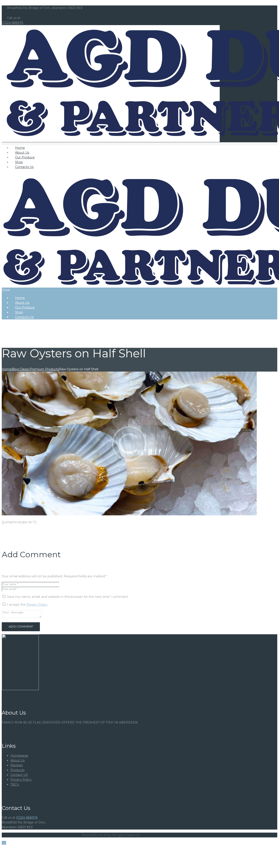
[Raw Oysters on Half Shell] (129, 514)
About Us (17, 760)
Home (7, 369)
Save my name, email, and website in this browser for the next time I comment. (68, 597)
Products (17, 770)
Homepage (19, 756)
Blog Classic (21, 369)
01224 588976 (12, 23)
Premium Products (44, 369)
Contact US (19, 775)
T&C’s (14, 784)
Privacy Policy (37, 605)
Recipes (16, 765)
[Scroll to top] (4, 843)
